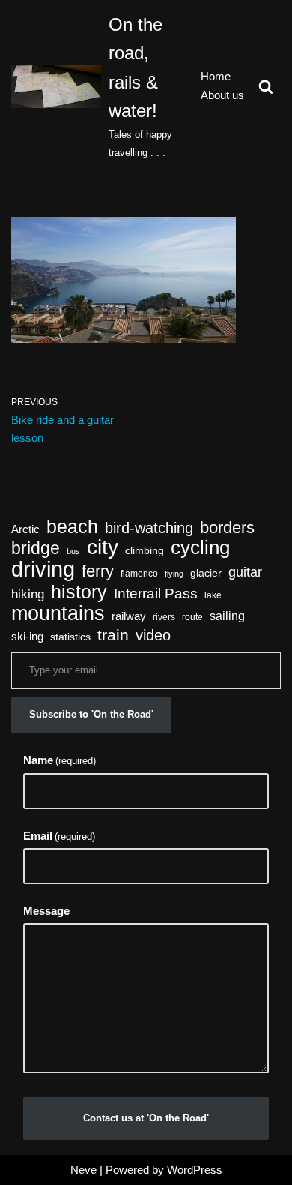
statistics (70, 637)
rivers (164, 617)
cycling (200, 547)
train (113, 635)
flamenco (139, 573)
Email (59, 836)
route (192, 617)
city (102, 547)
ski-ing (27, 637)
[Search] (265, 86)
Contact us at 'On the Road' (146, 1118)
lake (213, 595)
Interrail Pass (156, 594)
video (153, 635)
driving (43, 569)
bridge (35, 548)
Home (216, 76)
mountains (58, 613)
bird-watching (149, 528)
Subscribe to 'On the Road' (91, 714)
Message (46, 910)
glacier (206, 573)
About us (222, 94)
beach (72, 527)
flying (174, 573)
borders (227, 528)
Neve (83, 1169)
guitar (245, 572)
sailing (227, 616)
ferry (98, 571)
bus (73, 551)
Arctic (25, 530)
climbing (144, 550)
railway (129, 616)
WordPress (194, 1169)
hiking (27, 594)
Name (59, 760)
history (79, 592)
